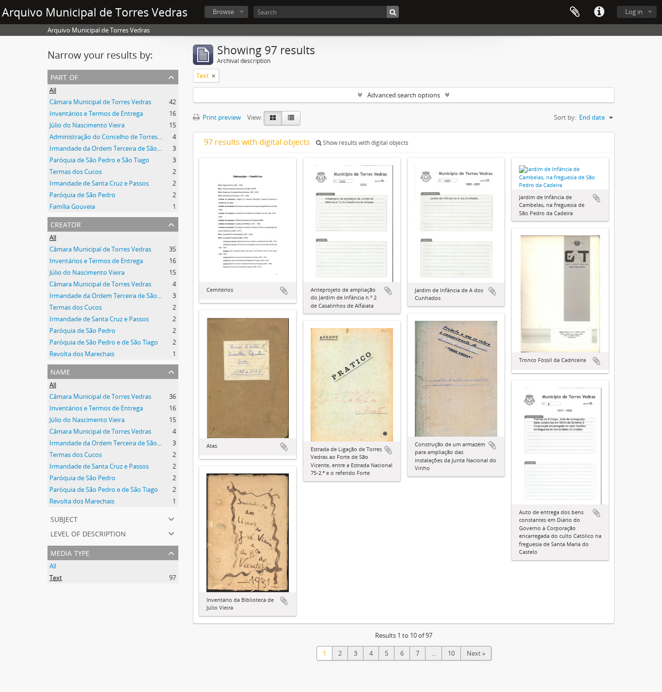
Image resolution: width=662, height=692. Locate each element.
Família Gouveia (72, 206)
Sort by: (565, 117)
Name (60, 370)
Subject (64, 518)
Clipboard (575, 12)
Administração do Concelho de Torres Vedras (114, 136)
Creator (65, 223)
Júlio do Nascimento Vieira (87, 125)
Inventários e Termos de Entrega (96, 113)
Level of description (88, 532)
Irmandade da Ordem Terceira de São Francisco (117, 148)
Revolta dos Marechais (81, 353)
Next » (476, 653)
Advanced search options (403, 95)
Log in (634, 11)
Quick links (599, 12)
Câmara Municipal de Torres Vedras (100, 101)
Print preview (221, 117)
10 (451, 653)
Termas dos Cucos (75, 171)
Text (55, 577)
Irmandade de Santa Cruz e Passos (99, 183)
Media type (70, 552)
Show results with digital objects (365, 143)
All (52, 90)
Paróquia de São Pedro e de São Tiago (103, 342)
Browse (223, 11)
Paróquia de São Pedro (82, 194)
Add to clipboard (284, 291)
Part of (64, 76)
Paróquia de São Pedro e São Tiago (99, 160)
